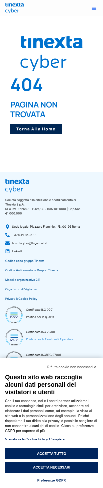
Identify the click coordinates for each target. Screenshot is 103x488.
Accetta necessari (51, 467)
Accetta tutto (51, 454)
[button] (94, 8)
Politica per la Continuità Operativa (49, 339)
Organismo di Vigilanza (20, 289)
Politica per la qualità (40, 317)
